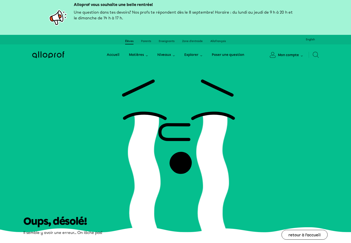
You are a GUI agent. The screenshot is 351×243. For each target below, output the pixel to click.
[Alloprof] (48, 54)
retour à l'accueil (304, 235)
